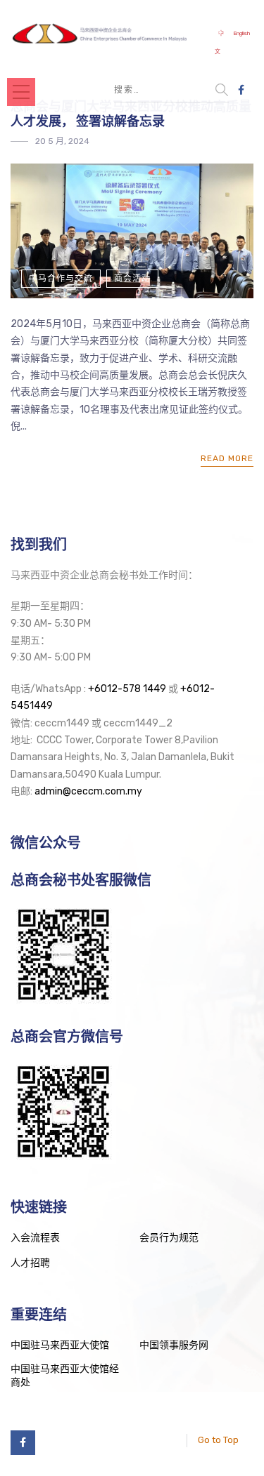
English (241, 33)
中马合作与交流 (61, 279)
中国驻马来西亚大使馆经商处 (65, 1376)
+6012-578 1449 (127, 689)
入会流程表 (35, 1238)
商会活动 (132, 279)
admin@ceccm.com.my (88, 791)
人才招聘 (30, 1263)
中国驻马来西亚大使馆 (60, 1345)
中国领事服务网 (173, 1345)
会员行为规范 (169, 1238)
